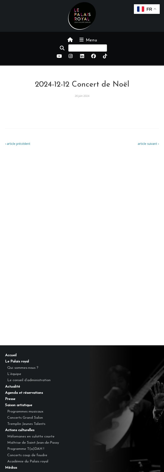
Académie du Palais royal (27, 461)
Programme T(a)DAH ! (25, 449)
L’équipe (14, 374)
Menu (91, 40)
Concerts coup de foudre (27, 455)
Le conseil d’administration (29, 380)
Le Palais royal (17, 361)
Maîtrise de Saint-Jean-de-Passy (33, 442)
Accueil (11, 355)
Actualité (12, 386)
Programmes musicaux (25, 411)
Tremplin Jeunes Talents (26, 424)
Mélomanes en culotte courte (30, 436)
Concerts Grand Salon (25, 418)
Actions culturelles (19, 430)
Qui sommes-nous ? (22, 368)
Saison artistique (18, 405)
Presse (10, 399)
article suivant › (148, 144)
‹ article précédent (17, 144)
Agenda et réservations (24, 393)
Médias (11, 467)
